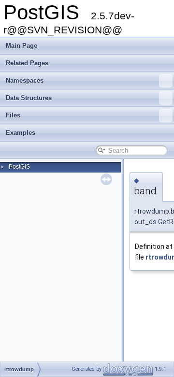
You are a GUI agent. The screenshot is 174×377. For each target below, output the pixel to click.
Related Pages (27, 63)
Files (13, 115)
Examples (20, 132)
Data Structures (29, 98)
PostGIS (19, 166)
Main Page (21, 45)
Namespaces (25, 80)
